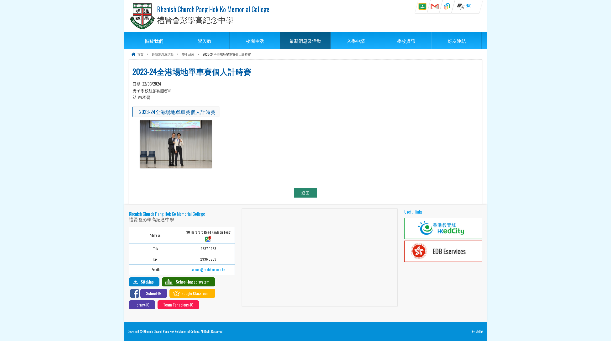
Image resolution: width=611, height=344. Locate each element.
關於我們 (154, 40)
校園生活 (255, 40)
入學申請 (356, 40)
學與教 (204, 40)
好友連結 (457, 40)
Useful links (413, 212)
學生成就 (188, 54)
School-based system (193, 282)
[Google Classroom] (422, 6)
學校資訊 (406, 40)
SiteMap (147, 282)
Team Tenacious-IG (178, 305)
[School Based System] (447, 6)
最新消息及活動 (305, 40)
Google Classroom (195, 293)
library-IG (142, 305)
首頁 (140, 54)
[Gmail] (434, 6)
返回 (305, 193)
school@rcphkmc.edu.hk (208, 269)
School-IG (153, 293)
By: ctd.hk (477, 331)
